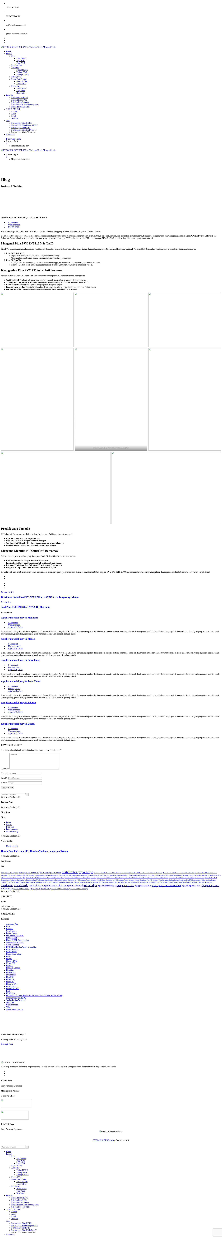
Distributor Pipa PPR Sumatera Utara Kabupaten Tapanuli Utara (98, 882)
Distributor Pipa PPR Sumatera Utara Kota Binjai (164, 882)
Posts (8, 991)
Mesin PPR (10, 963)
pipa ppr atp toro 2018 (143, 886)
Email (4, 778)
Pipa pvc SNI (11, 984)
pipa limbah (11, 975)
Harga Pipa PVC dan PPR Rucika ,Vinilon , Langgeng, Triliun (34, 851)
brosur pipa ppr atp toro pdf (29, 873)
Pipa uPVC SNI (12, 989)
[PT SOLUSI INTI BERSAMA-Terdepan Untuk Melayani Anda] (28, 47)
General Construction (15, 942)
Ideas (8, 956)
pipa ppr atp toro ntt (40, 888)
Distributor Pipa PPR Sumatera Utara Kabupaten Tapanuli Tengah (59, 882)
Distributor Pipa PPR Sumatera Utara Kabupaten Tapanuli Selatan (20, 882)
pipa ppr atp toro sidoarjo (59, 889)
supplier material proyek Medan (18, 638)
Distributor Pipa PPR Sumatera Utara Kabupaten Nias (80, 877)
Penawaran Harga (13, 139)
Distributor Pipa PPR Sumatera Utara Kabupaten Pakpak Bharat (86, 880)
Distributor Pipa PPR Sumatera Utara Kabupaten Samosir (123, 880)
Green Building (12, 945)
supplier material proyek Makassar (19, 617)
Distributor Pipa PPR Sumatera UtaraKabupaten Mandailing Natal (45, 877)
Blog (8, 926)
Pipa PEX (10, 977)
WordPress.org (12, 831)
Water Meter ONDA (14, 1009)
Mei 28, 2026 (13, 227)
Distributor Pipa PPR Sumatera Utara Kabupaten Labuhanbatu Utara (190, 875)
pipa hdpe (90, 885)
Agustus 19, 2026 (15, 627)
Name (4, 773)
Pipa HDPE (11, 972)
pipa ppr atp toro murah (20, 889)
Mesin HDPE (11, 961)
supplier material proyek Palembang (20, 660)
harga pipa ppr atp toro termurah (68, 885)
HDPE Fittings (12, 949)
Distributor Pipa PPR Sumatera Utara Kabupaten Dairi (179, 872)
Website (4, 783)
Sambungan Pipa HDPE (16, 998)
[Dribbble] (7, 1076)
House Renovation (13, 954)
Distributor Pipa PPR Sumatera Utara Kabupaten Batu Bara (144, 872)
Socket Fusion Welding (15, 1000)
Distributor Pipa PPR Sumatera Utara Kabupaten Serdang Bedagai (159, 880)
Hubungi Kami (7, 1044)
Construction (11, 931)
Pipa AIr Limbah (13, 968)
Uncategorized (14, 225)
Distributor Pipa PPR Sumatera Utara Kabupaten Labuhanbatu (109, 875)
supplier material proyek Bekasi (18, 723)
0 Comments (13, 222)
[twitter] (7, 578)
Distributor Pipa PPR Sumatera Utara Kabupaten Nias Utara (186, 877)
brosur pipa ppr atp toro (9, 873)
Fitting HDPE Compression (17, 940)
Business (9, 928)
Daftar (8, 822)
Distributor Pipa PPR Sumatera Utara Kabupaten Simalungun (197, 880)
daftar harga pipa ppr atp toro (50, 873)
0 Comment (13, 622)
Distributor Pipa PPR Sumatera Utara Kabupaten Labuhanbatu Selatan (149, 875)
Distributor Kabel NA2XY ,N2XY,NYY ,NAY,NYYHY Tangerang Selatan (40, 597)
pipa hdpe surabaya (106, 885)
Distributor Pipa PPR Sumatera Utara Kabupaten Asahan (110, 872)
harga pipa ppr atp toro (40, 885)
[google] (7, 581)
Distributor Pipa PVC (15, 935)
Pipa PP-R (10, 979)
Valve (8, 1007)
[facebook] (7, 576)
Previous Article (7, 592)
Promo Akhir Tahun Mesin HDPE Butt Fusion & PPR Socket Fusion (34, 995)
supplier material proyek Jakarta (18, 702)
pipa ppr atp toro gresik (191, 885)
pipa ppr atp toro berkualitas (166, 885)
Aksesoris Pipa (12, 924)
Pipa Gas (9, 970)
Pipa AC (9, 965)
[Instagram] (7, 43)
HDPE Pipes (11, 952)
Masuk (9, 824)
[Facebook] (7, 38)
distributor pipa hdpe (77, 872)
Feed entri (10, 827)
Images (9, 958)
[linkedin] (7, 583)
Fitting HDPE (11, 938)
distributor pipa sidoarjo (14, 885)
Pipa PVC (10, 982)
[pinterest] (7, 588)
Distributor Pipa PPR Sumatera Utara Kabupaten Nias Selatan (150, 877)
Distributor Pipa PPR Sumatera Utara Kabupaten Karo (75, 875)
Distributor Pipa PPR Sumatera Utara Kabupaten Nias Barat (114, 877)
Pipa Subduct (11, 986)
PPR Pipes (10, 993)
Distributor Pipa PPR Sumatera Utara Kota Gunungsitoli (195, 882)
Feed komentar (12, 829)
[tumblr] (7, 585)
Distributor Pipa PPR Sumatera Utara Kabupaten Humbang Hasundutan (37, 875)
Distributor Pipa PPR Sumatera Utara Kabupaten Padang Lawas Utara (46, 880)
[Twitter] (7, 40)
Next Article (6, 602)
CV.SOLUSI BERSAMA (103, 1140)
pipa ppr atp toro (125, 885)
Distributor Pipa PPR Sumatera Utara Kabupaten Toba (134, 882)
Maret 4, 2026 (12, 846)
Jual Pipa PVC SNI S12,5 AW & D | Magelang (25, 607)
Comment (5, 769)
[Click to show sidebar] (2, 792)
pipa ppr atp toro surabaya (78, 889)
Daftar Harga (11, 933)
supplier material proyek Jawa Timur (21, 681)
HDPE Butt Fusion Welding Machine (21, 947)
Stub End (10, 1002)
